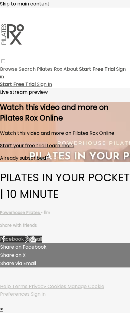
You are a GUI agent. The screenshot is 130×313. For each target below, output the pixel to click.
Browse (9, 69)
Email (35, 239)
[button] (3, 61)
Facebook (12, 239)
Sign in (57, 158)
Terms (20, 286)
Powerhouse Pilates (20, 213)
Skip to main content (25, 3)
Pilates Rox (49, 69)
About (70, 69)
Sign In (44, 84)
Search (28, 69)
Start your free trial (23, 145)
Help (6, 286)
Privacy (38, 286)
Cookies (57, 286)
